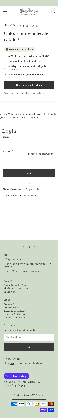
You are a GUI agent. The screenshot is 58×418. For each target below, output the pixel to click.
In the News (10, 292)
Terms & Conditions (14, 311)
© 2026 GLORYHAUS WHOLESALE (23, 382)
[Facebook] (23, 246)
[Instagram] (29, 246)
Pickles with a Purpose (16, 288)
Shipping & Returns (14, 314)
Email (6, 137)
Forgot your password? (40, 154)
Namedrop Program (15, 317)
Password (8, 151)
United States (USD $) (28, 395)
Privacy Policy (11, 308)
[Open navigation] (5, 12)
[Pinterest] (34, 246)
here (12, 363)
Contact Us (9, 304)
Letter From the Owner (16, 285)
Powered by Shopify (14, 385)
